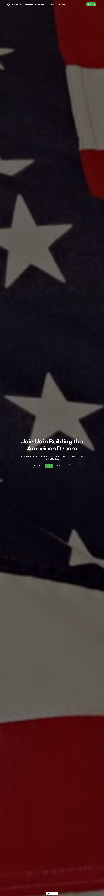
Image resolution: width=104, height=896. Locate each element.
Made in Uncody (53, 894)
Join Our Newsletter (62, 466)
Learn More (49, 466)
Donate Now (91, 4)
